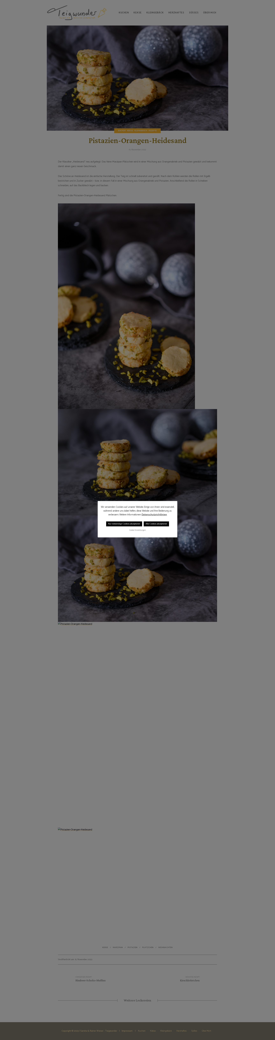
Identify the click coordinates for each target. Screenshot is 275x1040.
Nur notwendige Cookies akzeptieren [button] (124, 524)
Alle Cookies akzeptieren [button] (156, 524)
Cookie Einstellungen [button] (137, 530)
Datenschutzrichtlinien (154, 515)
